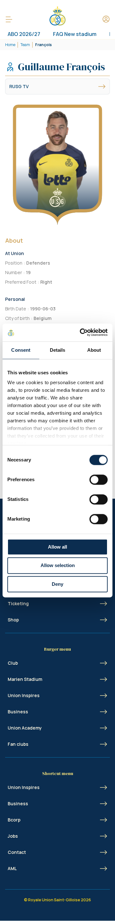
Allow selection (58, 565)
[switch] (98, 479)
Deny (57, 584)
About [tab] (94, 350)
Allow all (57, 547)
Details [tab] (57, 350)
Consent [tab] (20, 350)
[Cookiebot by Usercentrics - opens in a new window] (81, 332)
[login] (106, 19)
